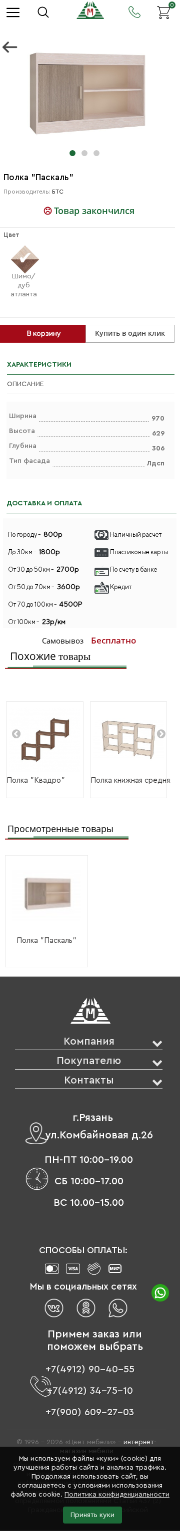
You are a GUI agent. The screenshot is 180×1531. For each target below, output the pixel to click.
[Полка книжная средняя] (128, 740)
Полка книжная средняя (132, 780)
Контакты (89, 1080)
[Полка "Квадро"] (44, 740)
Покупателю (88, 1061)
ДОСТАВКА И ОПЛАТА (44, 503)
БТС (58, 192)
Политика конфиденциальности (117, 1494)
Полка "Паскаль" (46, 940)
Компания (89, 1041)
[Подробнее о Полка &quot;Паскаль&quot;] (47, 895)
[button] (72, 153)
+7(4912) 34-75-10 (90, 1391)
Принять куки (92, 1515)
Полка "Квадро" (35, 780)
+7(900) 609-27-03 (90, 1412)
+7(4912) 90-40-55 (90, 1369)
